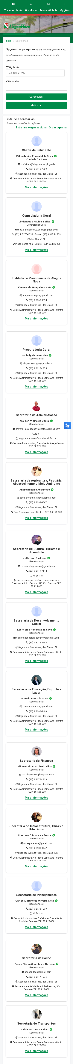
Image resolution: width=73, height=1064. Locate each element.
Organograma (58, 127)
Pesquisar (14, 81)
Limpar (38, 105)
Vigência (13, 67)
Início (9, 40)
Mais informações (36, 187)
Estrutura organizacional (31, 127)
